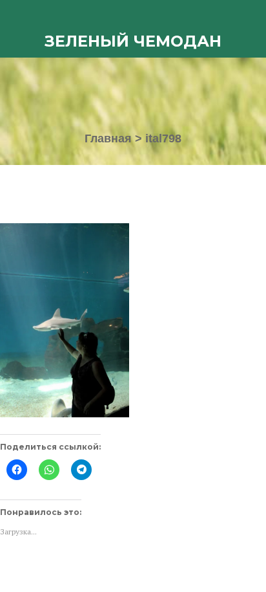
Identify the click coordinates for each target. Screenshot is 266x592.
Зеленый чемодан (133, 41)
